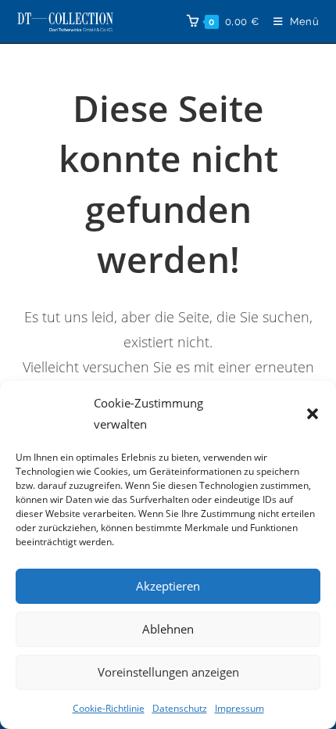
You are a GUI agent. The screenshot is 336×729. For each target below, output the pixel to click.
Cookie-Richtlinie (109, 708)
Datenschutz (179, 708)
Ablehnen (168, 629)
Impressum (239, 708)
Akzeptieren (168, 586)
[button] (312, 414)
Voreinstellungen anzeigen (168, 672)
